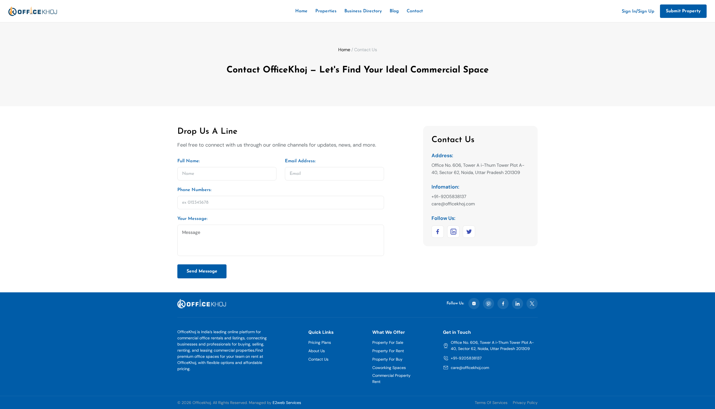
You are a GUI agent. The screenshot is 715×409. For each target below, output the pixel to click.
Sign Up (646, 11)
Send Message (202, 271)
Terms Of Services (491, 402)
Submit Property (683, 11)
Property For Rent (388, 350)
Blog (394, 11)
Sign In (629, 11)
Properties (326, 11)
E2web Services (287, 402)
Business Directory (363, 11)
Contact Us (318, 359)
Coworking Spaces (389, 367)
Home (301, 11)
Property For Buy (387, 359)
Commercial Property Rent (391, 378)
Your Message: (192, 219)
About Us (316, 350)
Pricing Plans (319, 342)
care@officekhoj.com (470, 367)
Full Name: (188, 161)
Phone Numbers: (194, 190)
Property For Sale (387, 342)
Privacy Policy (525, 402)
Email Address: (300, 161)
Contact (415, 11)
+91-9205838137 (466, 358)
